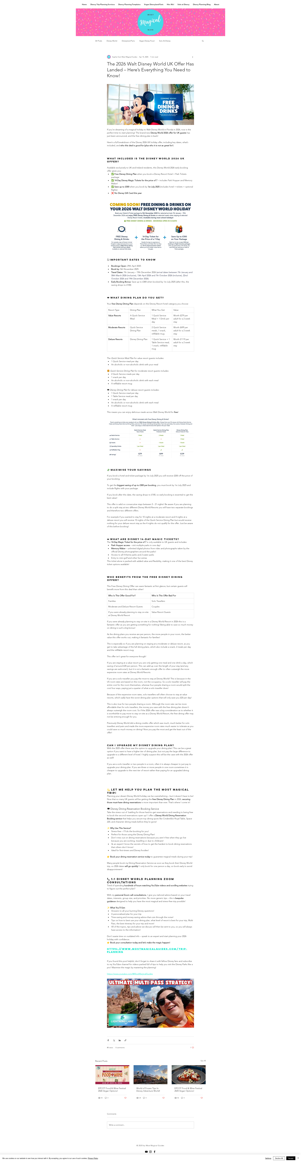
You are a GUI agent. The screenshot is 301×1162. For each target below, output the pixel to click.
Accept (290, 1158)
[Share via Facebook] (108, 1040)
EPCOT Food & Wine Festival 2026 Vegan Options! (112, 1089)
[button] (203, 41)
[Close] (298, 1158)
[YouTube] (146, 1151)
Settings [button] (268, 1158)
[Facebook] (154, 1151)
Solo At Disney (164, 41)
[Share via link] (125, 1040)
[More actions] (192, 56)
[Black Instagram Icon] (150, 1151)
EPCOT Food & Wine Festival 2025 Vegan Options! (188, 1089)
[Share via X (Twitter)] (114, 1040)
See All (203, 1061)
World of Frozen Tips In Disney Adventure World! (148, 1089)
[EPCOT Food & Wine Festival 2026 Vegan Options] (112, 1074)
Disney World (112, 41)
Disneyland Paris (128, 41)
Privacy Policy (93, 1158)
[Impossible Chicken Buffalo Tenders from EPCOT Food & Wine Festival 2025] (189, 1074)
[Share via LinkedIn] (120, 1040)
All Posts (98, 41)
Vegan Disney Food (146, 41)
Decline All (279, 1158)
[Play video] (150, 1003)
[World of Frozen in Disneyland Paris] (151, 1074)
